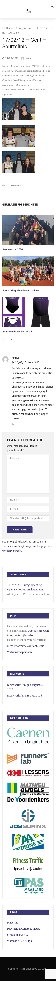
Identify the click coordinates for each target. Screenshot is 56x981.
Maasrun (12, 922)
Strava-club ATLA (17, 934)
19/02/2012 (12, 58)
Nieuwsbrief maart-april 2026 (24, 695)
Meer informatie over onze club (25, 645)
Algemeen (25, 28)
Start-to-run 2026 (12, 249)
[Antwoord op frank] (13, 424)
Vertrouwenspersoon (19, 652)
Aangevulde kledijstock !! (17, 331)
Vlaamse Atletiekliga (19, 940)
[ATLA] (27, 11)
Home (9, 28)
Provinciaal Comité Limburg (23, 928)
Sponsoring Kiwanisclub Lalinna (20, 290)
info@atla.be (25, 635)
